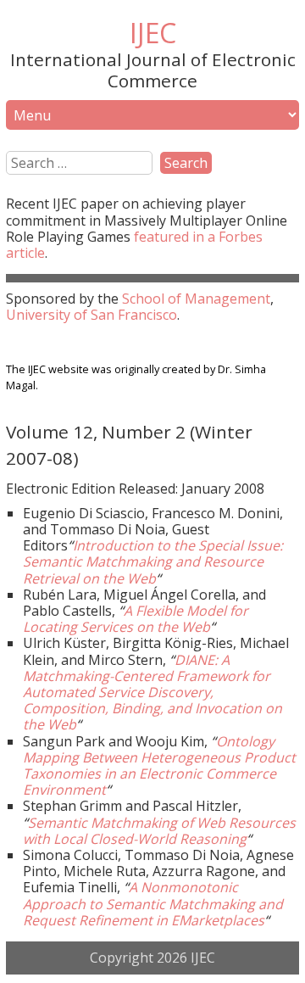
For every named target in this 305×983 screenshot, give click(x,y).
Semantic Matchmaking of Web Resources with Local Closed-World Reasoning (159, 830)
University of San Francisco (91, 314)
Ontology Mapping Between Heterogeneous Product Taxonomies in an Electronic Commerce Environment (159, 766)
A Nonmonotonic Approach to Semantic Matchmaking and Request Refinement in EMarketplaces (153, 903)
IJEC (153, 32)
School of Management (196, 298)
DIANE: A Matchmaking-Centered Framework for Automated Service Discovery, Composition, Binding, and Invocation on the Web (152, 692)
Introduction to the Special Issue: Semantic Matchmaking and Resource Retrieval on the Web (153, 561)
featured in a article (134, 244)
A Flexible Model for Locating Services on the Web (135, 618)
